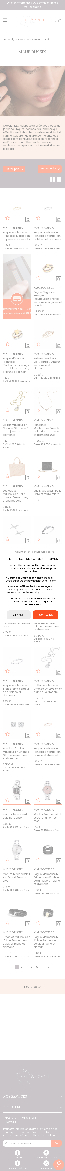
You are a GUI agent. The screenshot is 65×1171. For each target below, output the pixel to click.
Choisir (19, 615)
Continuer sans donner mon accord (34, 551)
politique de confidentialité (38, 603)
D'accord (45, 615)
